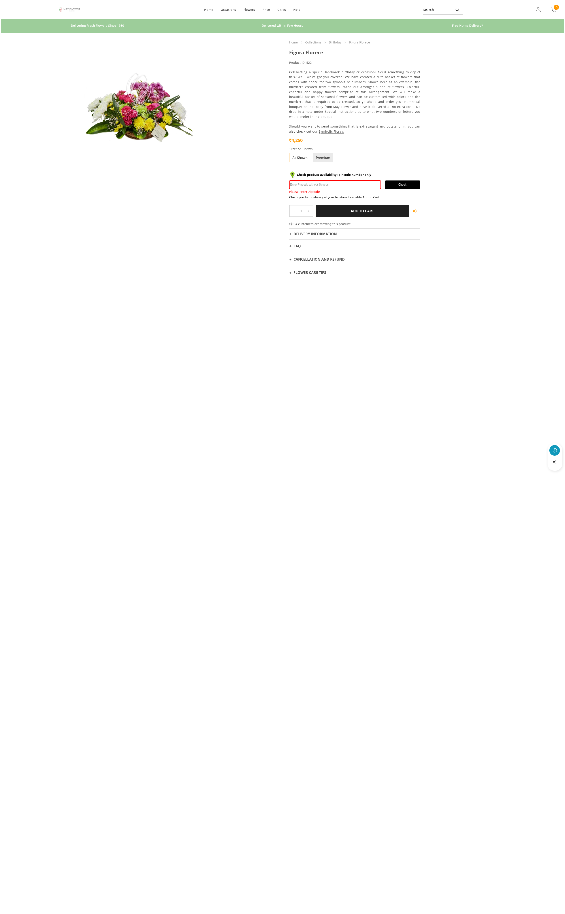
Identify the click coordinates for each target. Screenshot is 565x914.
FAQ (297, 246)
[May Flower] (69, 10)
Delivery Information (315, 233)
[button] (555, 474)
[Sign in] (538, 10)
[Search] (458, 10)
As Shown (299, 157)
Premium (323, 157)
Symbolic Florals (331, 131)
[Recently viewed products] (554, 450)
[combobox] (443, 10)
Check (402, 184)
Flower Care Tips (310, 272)
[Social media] (554, 462)
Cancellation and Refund (319, 259)
